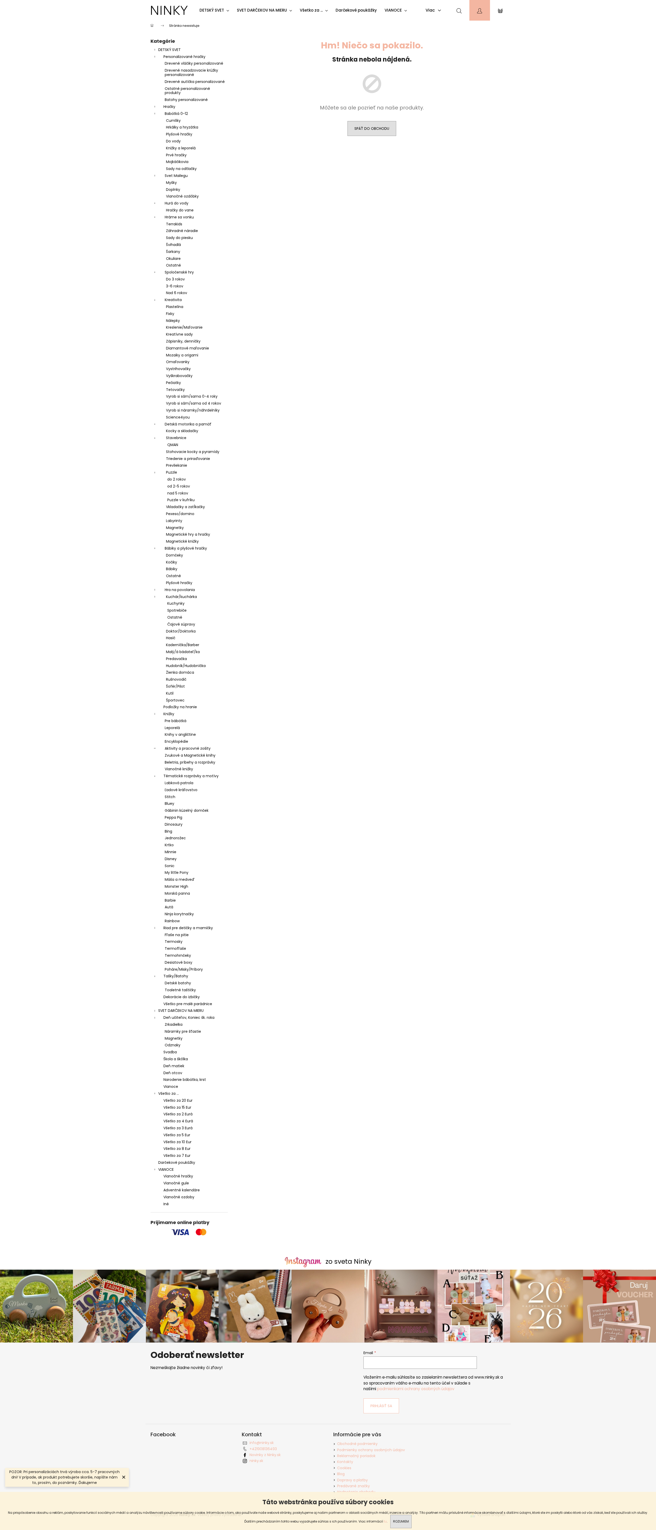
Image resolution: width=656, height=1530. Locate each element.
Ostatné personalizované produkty (187, 91)
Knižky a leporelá (181, 148)
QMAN (172, 444)
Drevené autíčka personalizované (195, 81)
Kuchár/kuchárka (181, 596)
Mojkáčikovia (177, 161)
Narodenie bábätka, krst (184, 1079)
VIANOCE (166, 1169)
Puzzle (171, 472)
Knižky (168, 713)
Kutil (169, 693)
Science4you (178, 417)
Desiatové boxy (178, 962)
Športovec (175, 700)
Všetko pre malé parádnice (187, 1003)
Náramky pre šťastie (183, 1031)
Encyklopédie (176, 741)
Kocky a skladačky (182, 430)
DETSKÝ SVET (169, 49)
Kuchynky (176, 603)
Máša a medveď (179, 879)
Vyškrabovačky (179, 375)
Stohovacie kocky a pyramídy (192, 451)
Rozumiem (401, 1521)
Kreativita (173, 299)
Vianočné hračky (178, 1176)
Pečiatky (173, 382)
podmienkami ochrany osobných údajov (415, 1388)
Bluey (169, 803)
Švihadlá (173, 244)
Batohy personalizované (186, 99)
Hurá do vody (176, 203)
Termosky (173, 941)
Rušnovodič (176, 679)
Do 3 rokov (175, 279)
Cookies (344, 1468)
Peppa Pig (173, 817)
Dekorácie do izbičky (181, 996)
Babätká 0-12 (176, 113)
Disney (171, 858)
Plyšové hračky (179, 134)
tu (385, 1521)
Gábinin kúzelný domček (187, 810)
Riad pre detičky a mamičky (188, 927)
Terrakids (174, 224)
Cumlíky (173, 120)
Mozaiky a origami (182, 355)
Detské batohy (178, 983)
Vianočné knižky (179, 769)
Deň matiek (173, 1066)
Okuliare (173, 258)
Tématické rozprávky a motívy (191, 776)
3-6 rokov (174, 286)
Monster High (176, 886)
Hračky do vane (180, 210)
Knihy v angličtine (180, 734)
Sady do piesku (179, 237)
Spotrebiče (177, 610)
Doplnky (173, 189)
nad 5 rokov (177, 493)
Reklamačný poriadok (356, 1455)
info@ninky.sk (262, 1442)
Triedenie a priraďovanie (188, 458)
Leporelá (172, 727)
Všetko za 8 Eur (176, 1148)
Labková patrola (179, 782)
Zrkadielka (173, 1024)
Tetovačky (175, 389)
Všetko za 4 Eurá (178, 1121)
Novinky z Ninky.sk (265, 1454)
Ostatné (173, 265)
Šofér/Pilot (175, 686)
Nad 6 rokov (176, 292)
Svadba (170, 1052)
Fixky (170, 313)
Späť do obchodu (371, 128)
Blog (341, 1473)
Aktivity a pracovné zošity (188, 748)
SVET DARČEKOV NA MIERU (181, 1010)
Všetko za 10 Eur (177, 1141)
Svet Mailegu (176, 175)
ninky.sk (256, 1460)
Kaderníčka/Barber (182, 644)
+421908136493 (263, 1448)
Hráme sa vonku (179, 217)
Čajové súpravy (181, 624)
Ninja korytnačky (179, 914)
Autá (169, 907)
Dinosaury (173, 824)
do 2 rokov (176, 479)
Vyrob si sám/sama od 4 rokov (193, 403)
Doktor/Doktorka (181, 631)
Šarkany (173, 251)
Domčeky (174, 555)
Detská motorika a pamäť (188, 424)
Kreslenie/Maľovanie (184, 327)
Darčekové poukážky (176, 1162)
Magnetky (175, 527)
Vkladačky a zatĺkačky (185, 506)
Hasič (170, 637)
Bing (168, 831)
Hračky (169, 106)
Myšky (171, 182)
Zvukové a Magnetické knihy (190, 755)
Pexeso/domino (180, 513)
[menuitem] (215, 10)
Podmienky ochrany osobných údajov (371, 1449)
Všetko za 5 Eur (176, 1135)
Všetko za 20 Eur (178, 1100)
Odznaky (172, 1045)
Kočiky (171, 562)
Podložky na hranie (180, 707)
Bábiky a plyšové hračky (186, 548)
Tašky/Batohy (175, 976)
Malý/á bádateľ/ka (183, 651)
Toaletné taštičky (180, 990)
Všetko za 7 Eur (176, 1155)
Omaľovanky (177, 361)
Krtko (169, 845)
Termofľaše (175, 948)
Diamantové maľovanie (187, 348)
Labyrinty (174, 520)
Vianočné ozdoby (178, 1197)
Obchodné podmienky (357, 1443)
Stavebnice (176, 437)
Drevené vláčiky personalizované (194, 63)
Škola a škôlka (175, 1059)
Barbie (170, 900)
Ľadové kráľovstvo (181, 789)
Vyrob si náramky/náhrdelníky (193, 410)
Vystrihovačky (178, 368)
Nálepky (173, 320)
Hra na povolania (180, 589)
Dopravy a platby (352, 1480)
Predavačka (176, 658)
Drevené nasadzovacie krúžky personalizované (191, 72)
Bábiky (171, 568)
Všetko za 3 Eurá (178, 1128)
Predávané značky (353, 1486)
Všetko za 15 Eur (177, 1107)
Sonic (170, 865)
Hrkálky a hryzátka (182, 127)
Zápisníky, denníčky (183, 341)
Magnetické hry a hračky (188, 534)
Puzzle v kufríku (181, 499)
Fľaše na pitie (177, 934)
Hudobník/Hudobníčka (186, 665)
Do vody (173, 141)
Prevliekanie (176, 465)
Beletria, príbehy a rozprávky (190, 762)
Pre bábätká (175, 720)
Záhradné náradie (182, 230)
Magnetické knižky (182, 541)
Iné (166, 1204)
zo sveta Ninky (348, 1261)
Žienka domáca (180, 672)
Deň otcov (172, 1072)
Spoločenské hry (179, 272)
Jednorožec (175, 838)
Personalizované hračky (184, 56)
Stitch (170, 796)
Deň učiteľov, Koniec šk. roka (188, 1017)
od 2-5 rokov (178, 486)
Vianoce (170, 1086)
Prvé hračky (176, 155)
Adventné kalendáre (181, 1190)
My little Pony (176, 872)
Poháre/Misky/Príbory (184, 969)
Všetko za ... (168, 1093)
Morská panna (177, 893)
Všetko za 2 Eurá (178, 1114)
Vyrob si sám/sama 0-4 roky (192, 396)
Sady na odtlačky (181, 168)
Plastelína (174, 306)
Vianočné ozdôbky (182, 196)
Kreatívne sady (179, 334)
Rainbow (172, 921)
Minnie (170, 851)
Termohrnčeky (178, 955)
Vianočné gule (176, 1183)
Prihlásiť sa (381, 1405)
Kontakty (345, 1461)
